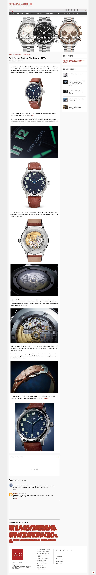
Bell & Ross (52, 525)
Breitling (26, 528)
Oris (15, 537)
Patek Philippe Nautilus (42, 563)
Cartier (34, 528)
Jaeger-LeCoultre (49, 532)
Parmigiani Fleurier (26, 537)
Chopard (40, 528)
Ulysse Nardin (36, 539)
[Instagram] (66, 10)
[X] (68, 10)
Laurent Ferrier (13, 535)
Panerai (19, 537)
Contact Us (59, 563)
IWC (43, 532)
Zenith (10, 542)
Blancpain (11, 528)
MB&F (24, 535)
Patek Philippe (27, 54)
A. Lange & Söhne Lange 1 (43, 551)
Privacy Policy (60, 561)
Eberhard (11, 530)
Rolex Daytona (40, 565)
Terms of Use (59, 558)
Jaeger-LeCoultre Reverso (42, 558)
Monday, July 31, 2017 (22, 493)
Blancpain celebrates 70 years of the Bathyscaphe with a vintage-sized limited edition (48, 39)
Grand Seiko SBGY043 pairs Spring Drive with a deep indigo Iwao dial (76, 92)
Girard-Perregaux (36, 530)
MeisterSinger (39, 535)
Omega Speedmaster (41, 560)
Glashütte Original (45, 530)
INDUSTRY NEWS (30, 13)
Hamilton (29, 532)
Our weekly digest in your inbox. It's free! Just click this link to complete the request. (73, 61)
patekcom (46, 398)
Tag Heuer (25, 539)
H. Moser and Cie (22, 532)
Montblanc (49, 535)
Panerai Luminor (40, 562)
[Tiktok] (74, 10)
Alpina (20, 525)
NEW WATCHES (20, 13)
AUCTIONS (39, 13)
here (33, 115)
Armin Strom (26, 525)
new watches (18, 54)
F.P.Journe (17, 530)
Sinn (21, 539)
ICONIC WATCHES (49, 13)
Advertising (59, 556)
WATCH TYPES (66, 13)
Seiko (10, 539)
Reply (14, 489)
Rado (45, 537)
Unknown (15, 493)
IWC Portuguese (40, 556)
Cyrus (44, 528)
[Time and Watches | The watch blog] (20, 5)
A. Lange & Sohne (13, 525)
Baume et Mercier (44, 525)
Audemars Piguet (34, 525)
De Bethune (49, 528)
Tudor (31, 539)
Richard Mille (51, 537)
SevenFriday (16, 539)
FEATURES (58, 13)
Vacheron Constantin (51, 539)
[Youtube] (77, 10)
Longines (20, 535)
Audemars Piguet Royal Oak (43, 553)
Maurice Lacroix (31, 535)
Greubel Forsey (13, 532)
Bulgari (30, 528)
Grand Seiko (54, 530)
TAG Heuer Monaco (41, 567)
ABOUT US (75, 13)
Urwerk (43, 539)
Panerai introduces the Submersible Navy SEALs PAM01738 (75, 107)
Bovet (16, 528)
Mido (45, 535)
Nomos (55, 535)
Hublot (39, 532)
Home (10, 54)
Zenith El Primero (41, 569)
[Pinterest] (71, 10)
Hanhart (35, 532)
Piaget (41, 537)
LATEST (12, 13)
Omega (11, 537)
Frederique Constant (26, 530)
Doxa (54, 528)
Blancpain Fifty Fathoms (42, 555)
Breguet (21, 528)
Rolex (56, 537)
